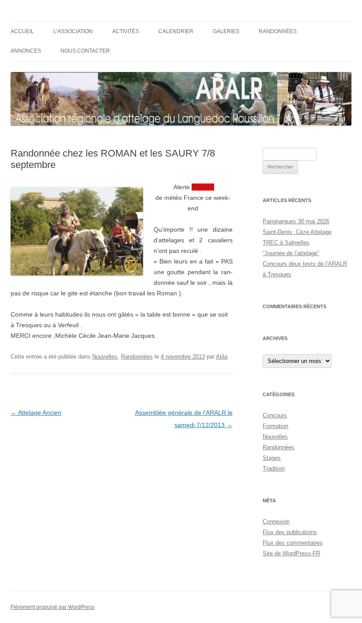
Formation (275, 426)
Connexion (276, 521)
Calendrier (175, 31)
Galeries (226, 31)
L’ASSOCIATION (73, 31)
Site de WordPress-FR (291, 553)
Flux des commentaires (293, 542)
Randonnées (278, 31)
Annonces (26, 51)
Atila (221, 356)
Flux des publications (290, 532)
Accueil (22, 31)
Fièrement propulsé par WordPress (52, 607)
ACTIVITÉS (125, 31)
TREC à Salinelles (286, 242)
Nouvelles (104, 356)
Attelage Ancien (36, 412)
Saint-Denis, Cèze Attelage (297, 232)
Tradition (274, 468)
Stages (272, 458)
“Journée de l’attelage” (291, 253)
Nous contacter (85, 51)
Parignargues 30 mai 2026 (296, 221)
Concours (275, 415)
